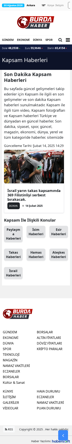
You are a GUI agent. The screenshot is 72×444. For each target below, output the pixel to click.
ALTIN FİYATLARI (49, 338)
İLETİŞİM (9, 397)
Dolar (10, 48)
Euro (33, 48)
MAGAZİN (10, 360)
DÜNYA (37, 39)
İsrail (13, 273)
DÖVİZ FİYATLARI (49, 343)
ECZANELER (11, 371)
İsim (36, 231)
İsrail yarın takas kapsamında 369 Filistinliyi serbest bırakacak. (34, 195)
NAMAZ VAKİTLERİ (16, 366)
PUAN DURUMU (49, 408)
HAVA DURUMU (48, 391)
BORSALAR (11, 377)
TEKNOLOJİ (11, 354)
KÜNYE (8, 391)
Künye (50, 5)
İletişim (59, 5)
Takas (13, 254)
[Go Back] (63, 435)
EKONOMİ (23, 39)
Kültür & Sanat (14, 382)
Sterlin (56, 48)
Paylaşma (13, 234)
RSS (10, 429)
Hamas (36, 254)
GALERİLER (11, 402)
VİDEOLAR (10, 408)
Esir (58, 231)
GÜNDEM (8, 39)
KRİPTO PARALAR (49, 349)
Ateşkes (58, 254)
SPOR (49, 39)
